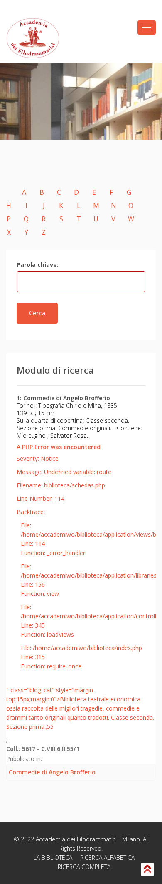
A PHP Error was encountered (59, 447)
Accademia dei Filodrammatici (76, 839)
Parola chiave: (38, 265)
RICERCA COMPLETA (84, 867)
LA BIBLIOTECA (53, 857)
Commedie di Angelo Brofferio (52, 772)
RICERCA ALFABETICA (107, 857)
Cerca (37, 313)
